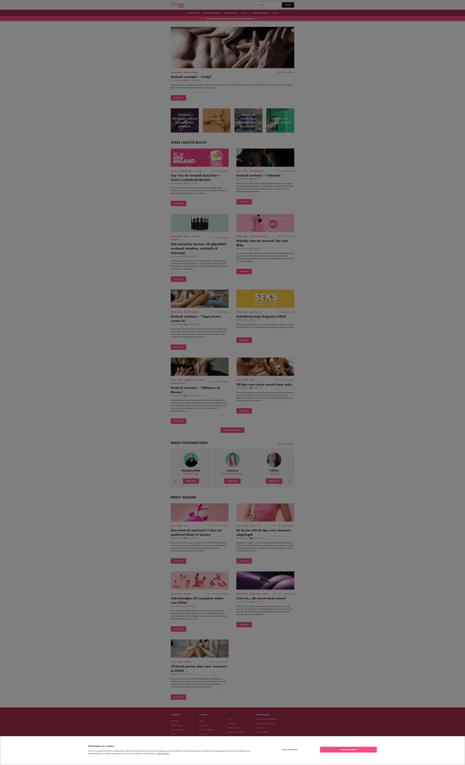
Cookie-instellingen (289, 749)
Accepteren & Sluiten (348, 749)
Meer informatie (163, 753)
